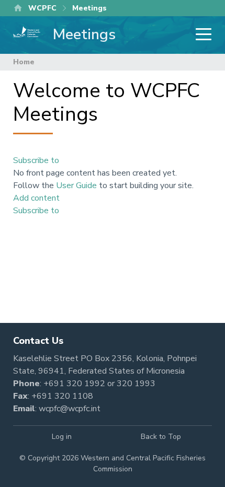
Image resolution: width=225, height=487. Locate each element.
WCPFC (42, 8)
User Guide (76, 185)
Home (24, 62)
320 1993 (136, 383)
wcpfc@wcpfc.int (69, 408)
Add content (36, 198)
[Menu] (200, 35)
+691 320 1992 (74, 383)
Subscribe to (36, 160)
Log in (62, 437)
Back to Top (161, 437)
